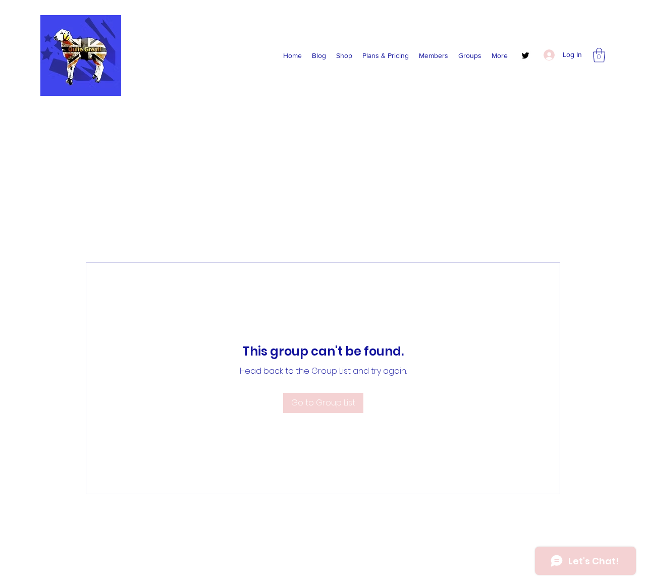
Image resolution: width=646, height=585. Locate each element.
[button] (599, 55)
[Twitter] (525, 55)
